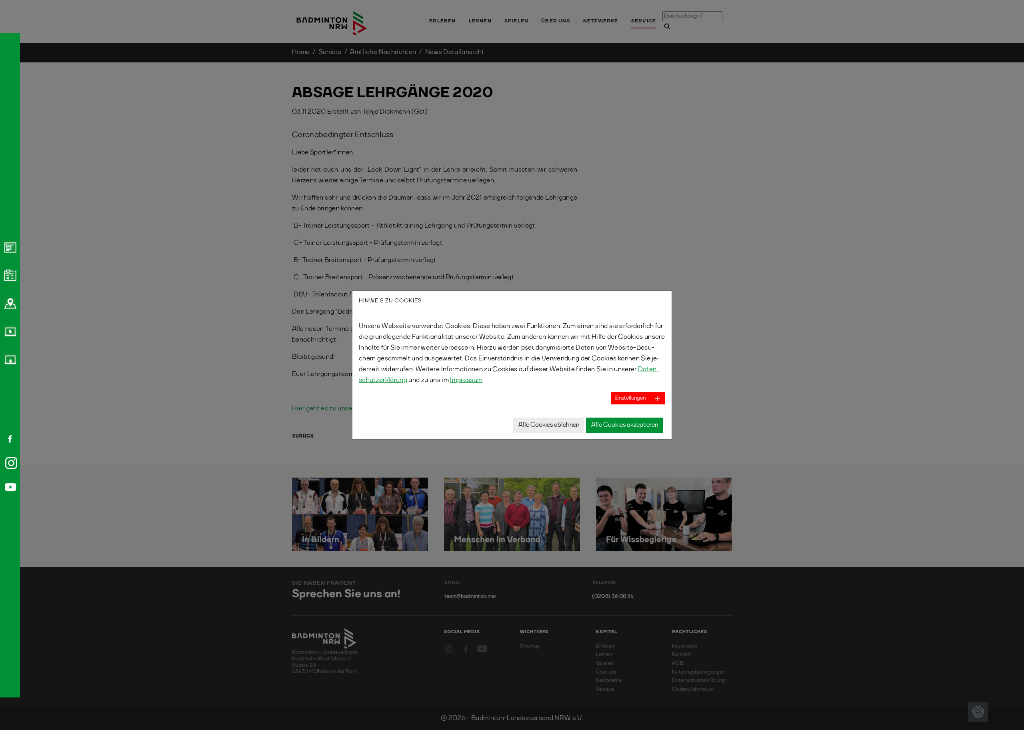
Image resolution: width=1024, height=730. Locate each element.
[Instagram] (9, 463)
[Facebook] (7, 439)
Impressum (466, 380)
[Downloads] (9, 359)
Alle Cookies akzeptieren (624, 425)
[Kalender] (9, 275)
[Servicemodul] (9, 331)
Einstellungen (630, 398)
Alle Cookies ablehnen (548, 425)
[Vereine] (9, 303)
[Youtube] (9, 487)
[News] (9, 247)
